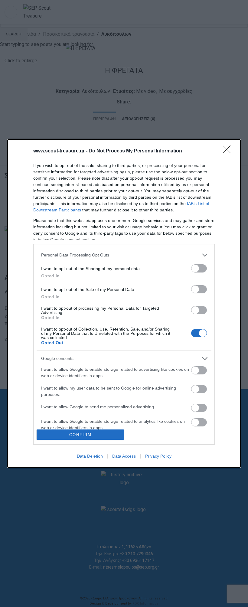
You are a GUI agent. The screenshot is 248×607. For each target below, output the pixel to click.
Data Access (124, 456)
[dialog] (124, 303)
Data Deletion (90, 456)
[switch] (199, 268)
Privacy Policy (158, 456)
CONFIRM (80, 434)
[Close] (228, 151)
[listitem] (124, 255)
